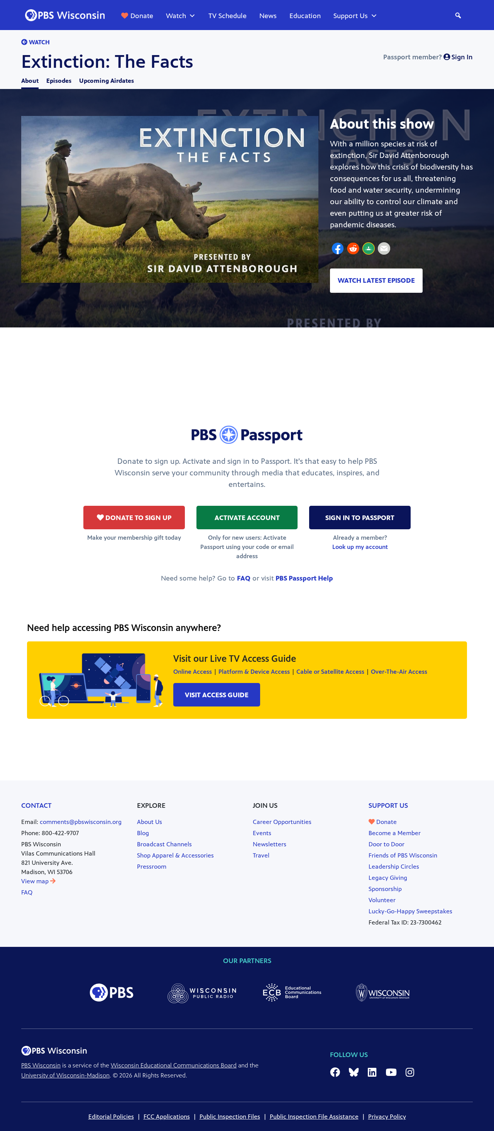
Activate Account (247, 517)
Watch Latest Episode (376, 280)
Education (305, 16)
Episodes (58, 80)
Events (262, 833)
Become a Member (395, 833)
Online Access (192, 671)
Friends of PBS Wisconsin (403, 855)
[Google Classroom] (368, 249)
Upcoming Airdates (106, 80)
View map (35, 881)
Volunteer (382, 900)
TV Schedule (227, 16)
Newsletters (269, 844)
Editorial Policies (111, 1116)
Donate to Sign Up (137, 517)
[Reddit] (353, 249)
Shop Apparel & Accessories (175, 855)
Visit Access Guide (217, 695)
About (30, 80)
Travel (261, 855)
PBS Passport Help (304, 578)
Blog (143, 833)
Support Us (350, 16)
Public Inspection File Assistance (314, 1116)
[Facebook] (337, 249)
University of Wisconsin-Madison (65, 1075)
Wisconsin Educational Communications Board (174, 1065)
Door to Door (386, 844)
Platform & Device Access (254, 671)
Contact (36, 805)
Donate (141, 16)
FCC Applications (167, 1116)
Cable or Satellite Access (330, 671)
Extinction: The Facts (107, 61)
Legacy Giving (388, 877)
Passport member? (428, 57)
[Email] (384, 249)
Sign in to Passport (359, 517)
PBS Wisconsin (41, 1065)
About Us (149, 822)
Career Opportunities (282, 822)
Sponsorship (385, 889)
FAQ (243, 578)
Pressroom (151, 866)
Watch (176, 16)
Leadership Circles (394, 866)
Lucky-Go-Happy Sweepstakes (410, 911)
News (268, 16)
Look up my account (360, 546)
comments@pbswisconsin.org (81, 822)
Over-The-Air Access (399, 671)
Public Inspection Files (230, 1116)
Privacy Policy (387, 1116)
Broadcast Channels (164, 844)
